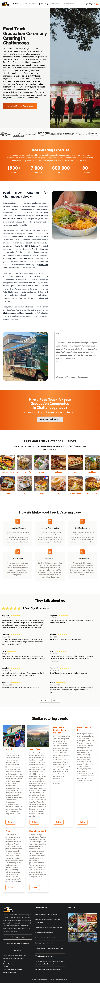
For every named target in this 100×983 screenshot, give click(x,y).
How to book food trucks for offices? (46, 914)
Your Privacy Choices (9, 972)
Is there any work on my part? (44, 932)
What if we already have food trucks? (46, 956)
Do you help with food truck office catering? (48, 969)
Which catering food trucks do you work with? (49, 927)
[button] (59, 700)
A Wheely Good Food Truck (15, 258)
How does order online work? (44, 943)
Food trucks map (18, 937)
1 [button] (41, 700)
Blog (4, 961)
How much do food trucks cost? (45, 938)
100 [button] (54, 700)
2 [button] (45, 700)
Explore (10, 822)
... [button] (49, 700)
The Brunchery (38, 249)
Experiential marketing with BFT (17, 944)
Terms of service (8, 964)
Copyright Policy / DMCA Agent (12, 969)
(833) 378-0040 (19, 958)
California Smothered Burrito (30, 237)
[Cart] (96, 4)
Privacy (5, 966)
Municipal (17, 950)
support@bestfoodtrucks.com (17, 956)
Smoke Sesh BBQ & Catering (26, 246)
